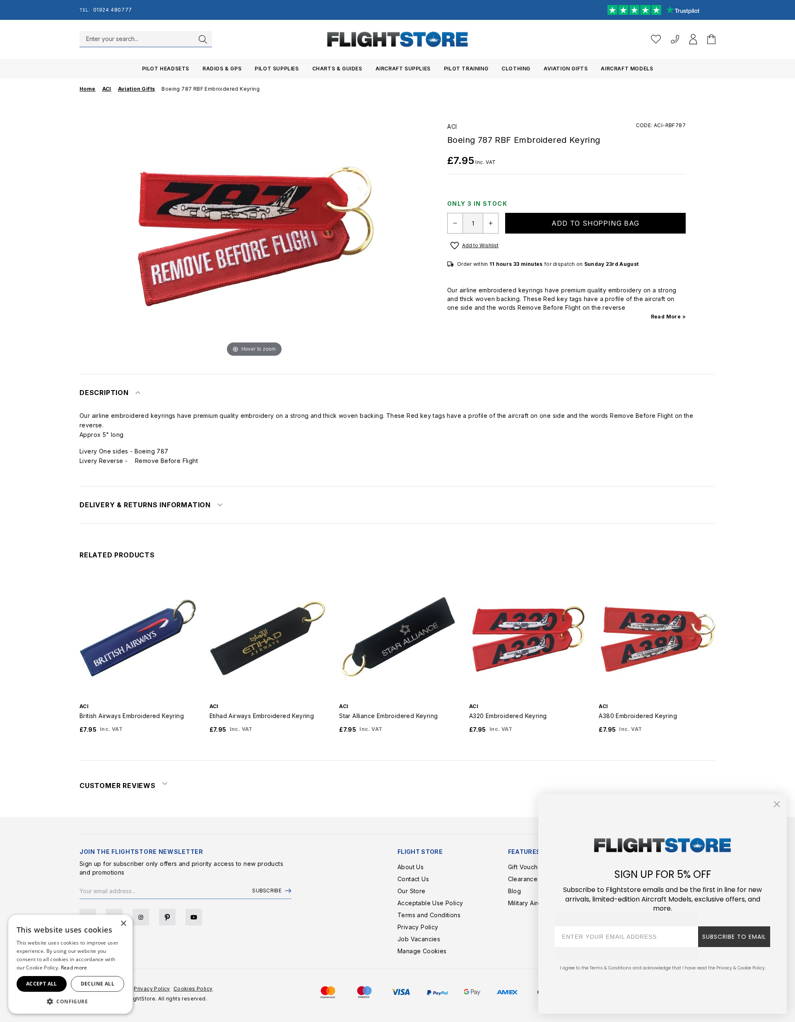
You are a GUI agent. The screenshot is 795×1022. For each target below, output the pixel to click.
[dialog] (70, 964)
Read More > (668, 316)
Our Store (412, 890)
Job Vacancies (419, 938)
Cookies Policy (193, 989)
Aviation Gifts (566, 68)
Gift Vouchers (527, 866)
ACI (452, 126)
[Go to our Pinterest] (167, 917)
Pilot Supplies (277, 68)
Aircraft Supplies (403, 68)
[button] (70, 1001)
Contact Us (413, 878)
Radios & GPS (221, 68)
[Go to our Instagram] (140, 917)
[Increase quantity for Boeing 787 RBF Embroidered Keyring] (491, 223)
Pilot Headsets (165, 68)
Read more (74, 967)
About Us (411, 866)
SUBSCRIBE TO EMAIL (734, 937)
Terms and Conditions (429, 914)
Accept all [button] (41, 983)
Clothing (515, 68)
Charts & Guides (337, 68)
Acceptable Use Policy (430, 902)
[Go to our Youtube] (194, 917)
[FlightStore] (397, 39)
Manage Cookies (422, 951)
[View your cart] (711, 39)
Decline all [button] (97, 983)
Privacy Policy (418, 926)
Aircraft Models (627, 68)
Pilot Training (466, 68)
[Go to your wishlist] (656, 39)
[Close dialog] (776, 804)
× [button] (123, 924)
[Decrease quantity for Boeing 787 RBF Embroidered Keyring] (455, 223)
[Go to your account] (693, 39)
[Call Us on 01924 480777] (675, 39)
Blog (514, 890)
